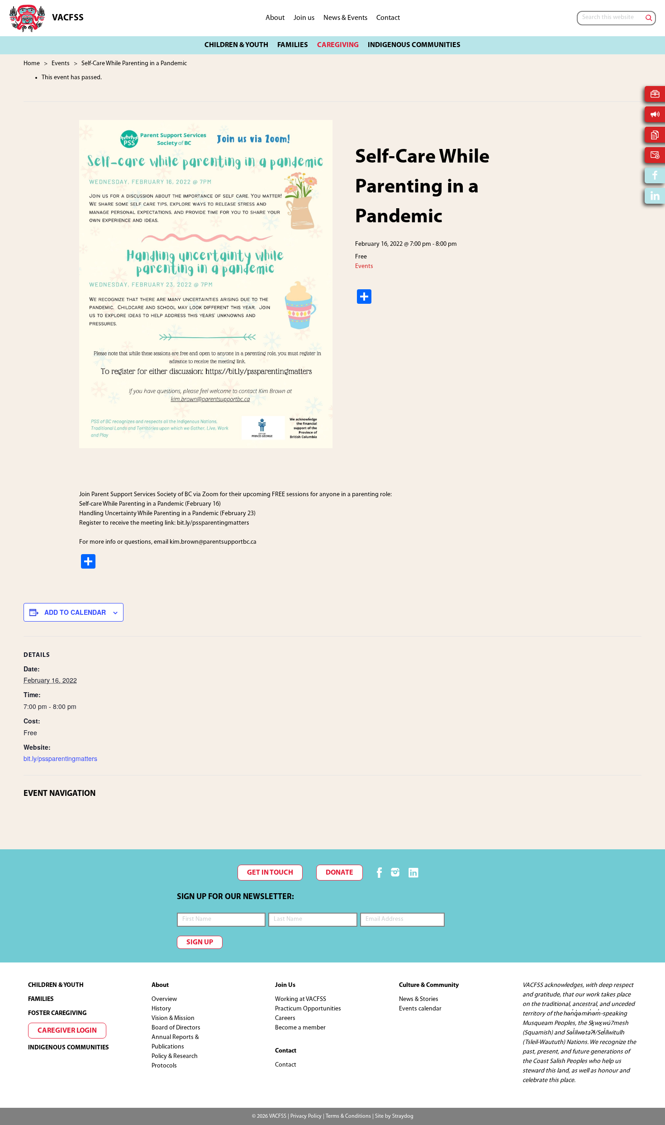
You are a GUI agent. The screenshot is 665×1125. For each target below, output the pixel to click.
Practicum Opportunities (308, 1008)
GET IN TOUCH (270, 872)
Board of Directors (176, 1027)
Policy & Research (175, 1056)
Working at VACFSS (300, 999)
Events (364, 266)
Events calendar (420, 1008)
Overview (164, 999)
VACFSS (68, 18)
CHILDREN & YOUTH (56, 985)
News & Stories (418, 999)
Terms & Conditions (348, 1116)
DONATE (339, 872)
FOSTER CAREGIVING (57, 1013)
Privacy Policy (306, 1116)
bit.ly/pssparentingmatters (60, 758)
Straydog (402, 1116)
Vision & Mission (173, 1018)
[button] (236, 45)
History (161, 1008)
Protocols (164, 1066)
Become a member (300, 1027)
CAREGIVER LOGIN (67, 1030)
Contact (285, 1065)
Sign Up (199, 942)
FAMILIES (41, 999)
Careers (285, 1018)
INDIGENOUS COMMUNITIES (68, 1047)
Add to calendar (75, 612)
